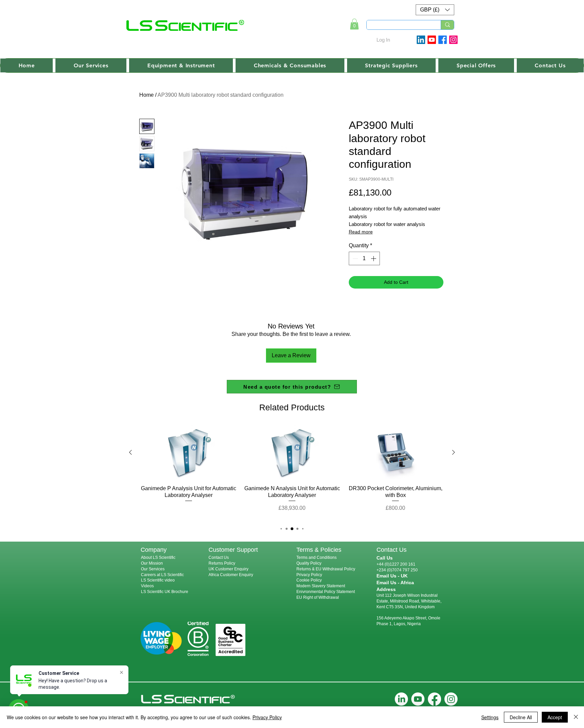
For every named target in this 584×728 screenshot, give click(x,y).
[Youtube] (432, 40)
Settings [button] (489, 717)
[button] (435, 9)
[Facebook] (442, 40)
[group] (292, 472)
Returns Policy (222, 563)
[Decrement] (354, 258)
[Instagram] (453, 40)
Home (146, 95)
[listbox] (435, 9)
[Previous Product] (130, 452)
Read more (361, 231)
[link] (354, 24)
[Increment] (374, 258)
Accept (555, 717)
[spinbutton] (364, 258)
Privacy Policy (309, 574)
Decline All (521, 717)
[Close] (576, 717)
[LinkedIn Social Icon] (421, 40)
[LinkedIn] (401, 699)
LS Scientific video (158, 580)
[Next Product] (453, 452)
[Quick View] (188, 452)
